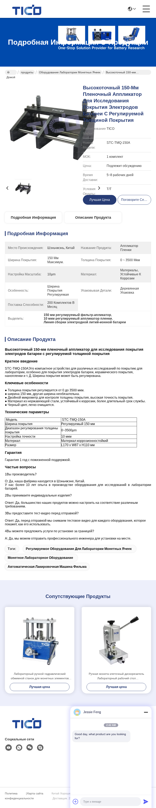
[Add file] (75, 801)
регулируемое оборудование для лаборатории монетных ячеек (79, 549)
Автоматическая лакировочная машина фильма (47, 566)
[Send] (146, 801)
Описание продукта (93, 217)
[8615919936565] (19, 747)
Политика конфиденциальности (15, 796)
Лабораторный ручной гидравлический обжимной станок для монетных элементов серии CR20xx (40, 676)
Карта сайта (35, 793)
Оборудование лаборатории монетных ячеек (69, 72)
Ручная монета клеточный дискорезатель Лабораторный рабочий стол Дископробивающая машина (116, 676)
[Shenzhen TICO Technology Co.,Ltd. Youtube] (8, 747)
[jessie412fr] (40, 747)
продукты (27, 72)
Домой (11, 72)
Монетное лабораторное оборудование (40, 557)
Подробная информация (33, 217)
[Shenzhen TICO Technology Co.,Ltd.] (27, 9)
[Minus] (145, 712)
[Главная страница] (27, 727)
